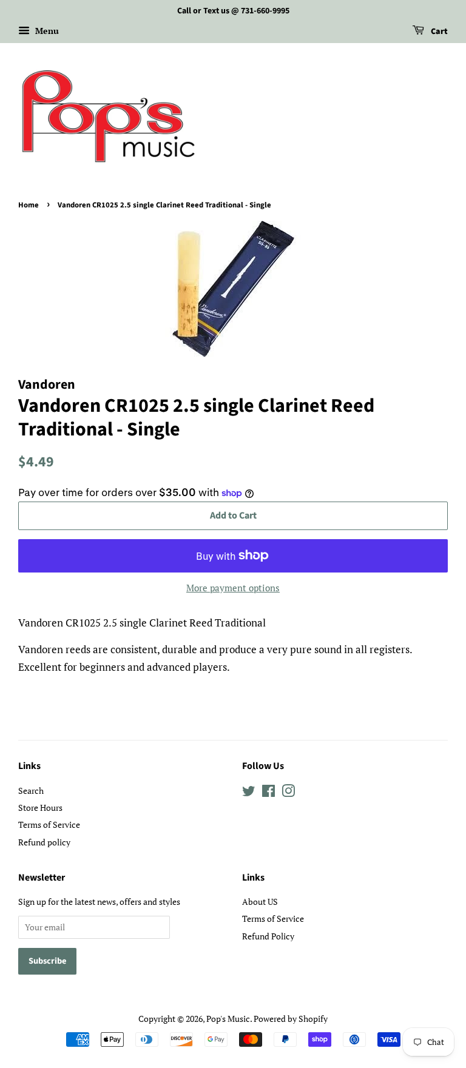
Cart (438, 31)
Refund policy (44, 842)
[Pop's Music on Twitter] (248, 793)
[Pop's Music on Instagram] (288, 793)
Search (31, 790)
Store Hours (40, 807)
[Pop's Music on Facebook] (268, 793)
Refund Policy (268, 936)
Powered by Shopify (291, 1018)
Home (28, 205)
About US (260, 901)
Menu (46, 30)
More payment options (233, 588)
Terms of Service (49, 824)
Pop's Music (228, 1018)
